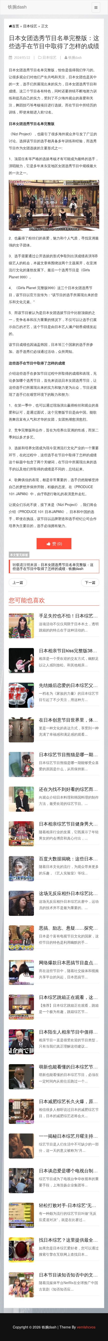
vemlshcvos (86, 1326)
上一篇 (18, 582)
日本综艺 (30, 25)
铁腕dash (17, 6)
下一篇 (90, 582)
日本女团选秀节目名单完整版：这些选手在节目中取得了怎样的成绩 (53, 566)
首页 (15, 25)
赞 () (56, 543)
